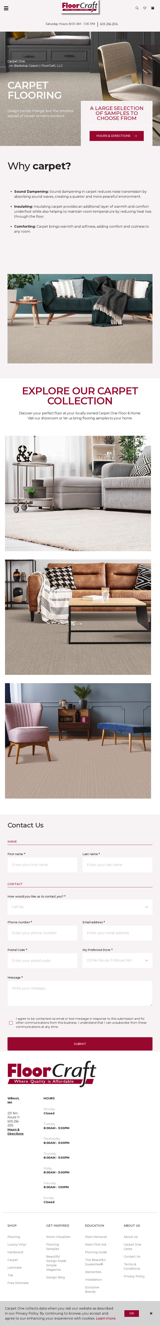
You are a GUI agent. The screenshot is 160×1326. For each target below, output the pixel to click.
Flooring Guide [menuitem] (96, 1252)
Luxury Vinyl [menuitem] (17, 1244)
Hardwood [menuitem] (15, 1252)
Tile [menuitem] (10, 1275)
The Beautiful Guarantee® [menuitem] (95, 1262)
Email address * (93, 922)
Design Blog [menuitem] (55, 1277)
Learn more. (106, 1318)
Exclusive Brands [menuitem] (92, 1289)
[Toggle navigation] (6, 8)
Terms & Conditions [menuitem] (132, 1266)
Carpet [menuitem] (13, 1260)
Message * (15, 977)
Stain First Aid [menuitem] (95, 1244)
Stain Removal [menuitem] (96, 1237)
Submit (80, 1044)
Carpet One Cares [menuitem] (132, 1247)
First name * (16, 854)
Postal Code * (17, 949)
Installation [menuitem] (93, 1280)
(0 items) (152, 8)
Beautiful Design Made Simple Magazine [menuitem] (56, 1263)
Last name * (91, 854)
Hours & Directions (113, 136)
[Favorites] (145, 8)
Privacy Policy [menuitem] (134, 1276)
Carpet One (16, 61)
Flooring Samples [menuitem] (52, 1247)
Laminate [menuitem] (15, 1267)
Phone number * (20, 922)
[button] (137, 8)
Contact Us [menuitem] (132, 1256)
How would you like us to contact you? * (36, 896)
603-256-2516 (109, 24)
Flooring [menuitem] (14, 1237)
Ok (131, 1313)
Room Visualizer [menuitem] (58, 1237)
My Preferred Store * (97, 949)
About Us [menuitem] (131, 1237)
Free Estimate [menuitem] (18, 1283)
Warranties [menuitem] (93, 1272)
